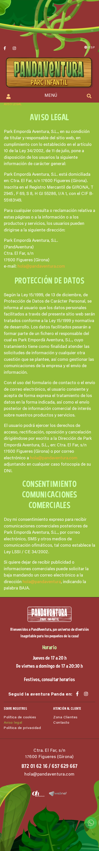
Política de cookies (20, 717)
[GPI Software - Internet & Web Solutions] (56, 793)
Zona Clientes (65, 717)
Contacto (61, 723)
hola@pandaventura (42, 582)
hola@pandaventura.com (41, 267)
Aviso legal (13, 723)
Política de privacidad (22, 728)
